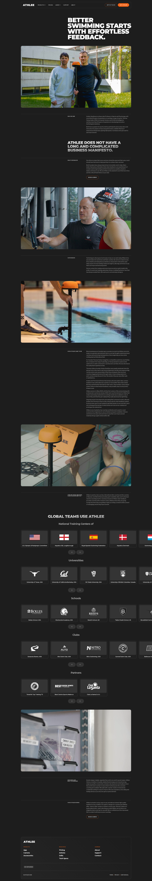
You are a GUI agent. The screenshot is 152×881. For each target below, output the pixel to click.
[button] (41, 5)
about (73, 5)
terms (111, 874)
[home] (28, 5)
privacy (117, 874)
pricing (50, 5)
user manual (124, 874)
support (66, 5)
